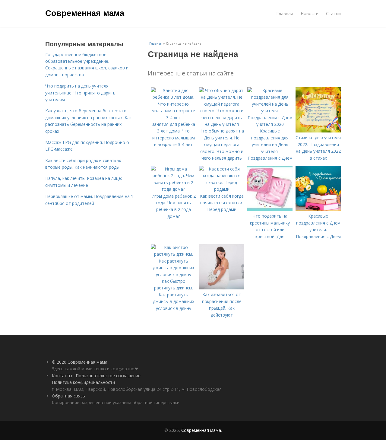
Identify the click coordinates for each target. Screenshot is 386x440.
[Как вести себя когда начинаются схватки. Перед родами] (221, 189)
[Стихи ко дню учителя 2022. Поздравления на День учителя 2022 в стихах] (318, 131)
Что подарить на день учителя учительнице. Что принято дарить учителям (80, 92)
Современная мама (84, 12)
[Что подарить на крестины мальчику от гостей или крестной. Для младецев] (270, 209)
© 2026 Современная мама (79, 362)
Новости (309, 13)
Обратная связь (68, 396)
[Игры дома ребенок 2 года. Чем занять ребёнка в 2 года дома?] (173, 189)
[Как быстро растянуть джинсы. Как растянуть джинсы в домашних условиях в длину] (173, 274)
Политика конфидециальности (83, 382)
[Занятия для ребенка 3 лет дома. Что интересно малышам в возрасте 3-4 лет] (173, 117)
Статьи (333, 13)
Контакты (62, 375)
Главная (284, 13)
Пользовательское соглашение (108, 375)
